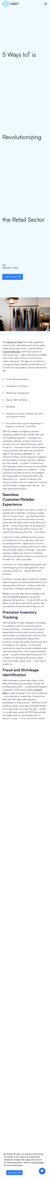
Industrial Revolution (12, 351)
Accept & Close (14, 1172)
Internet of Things (15, 342)
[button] (45, 4)
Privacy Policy (38, 1162)
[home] (11, 3)
